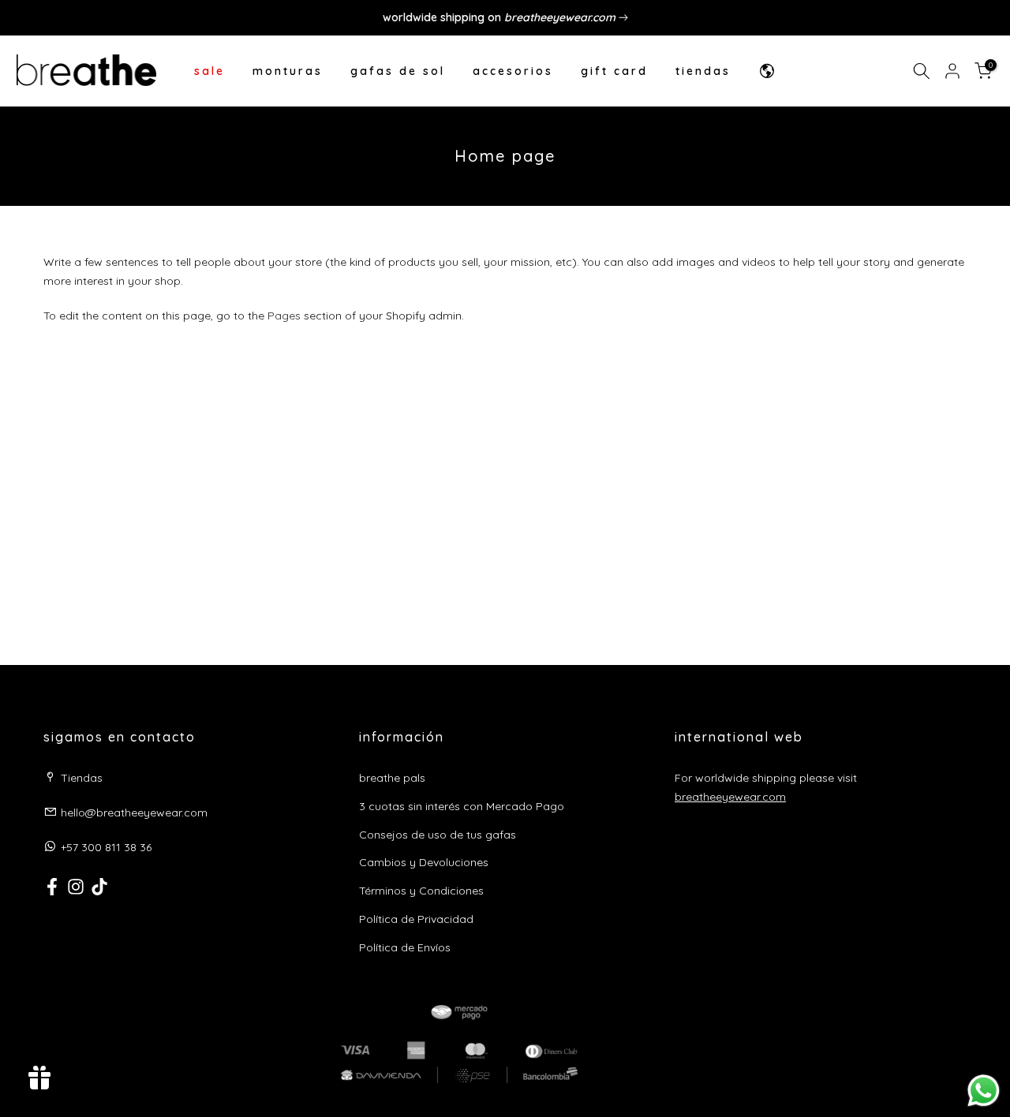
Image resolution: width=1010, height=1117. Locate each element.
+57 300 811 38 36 (106, 847)
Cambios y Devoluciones (423, 862)
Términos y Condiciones (421, 891)
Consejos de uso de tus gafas (437, 834)
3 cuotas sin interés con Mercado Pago (461, 806)
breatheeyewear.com (730, 797)
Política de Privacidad (416, 919)
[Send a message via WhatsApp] (983, 1090)
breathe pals (392, 778)
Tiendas (82, 778)
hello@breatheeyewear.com (134, 812)
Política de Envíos (405, 947)
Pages (284, 315)
